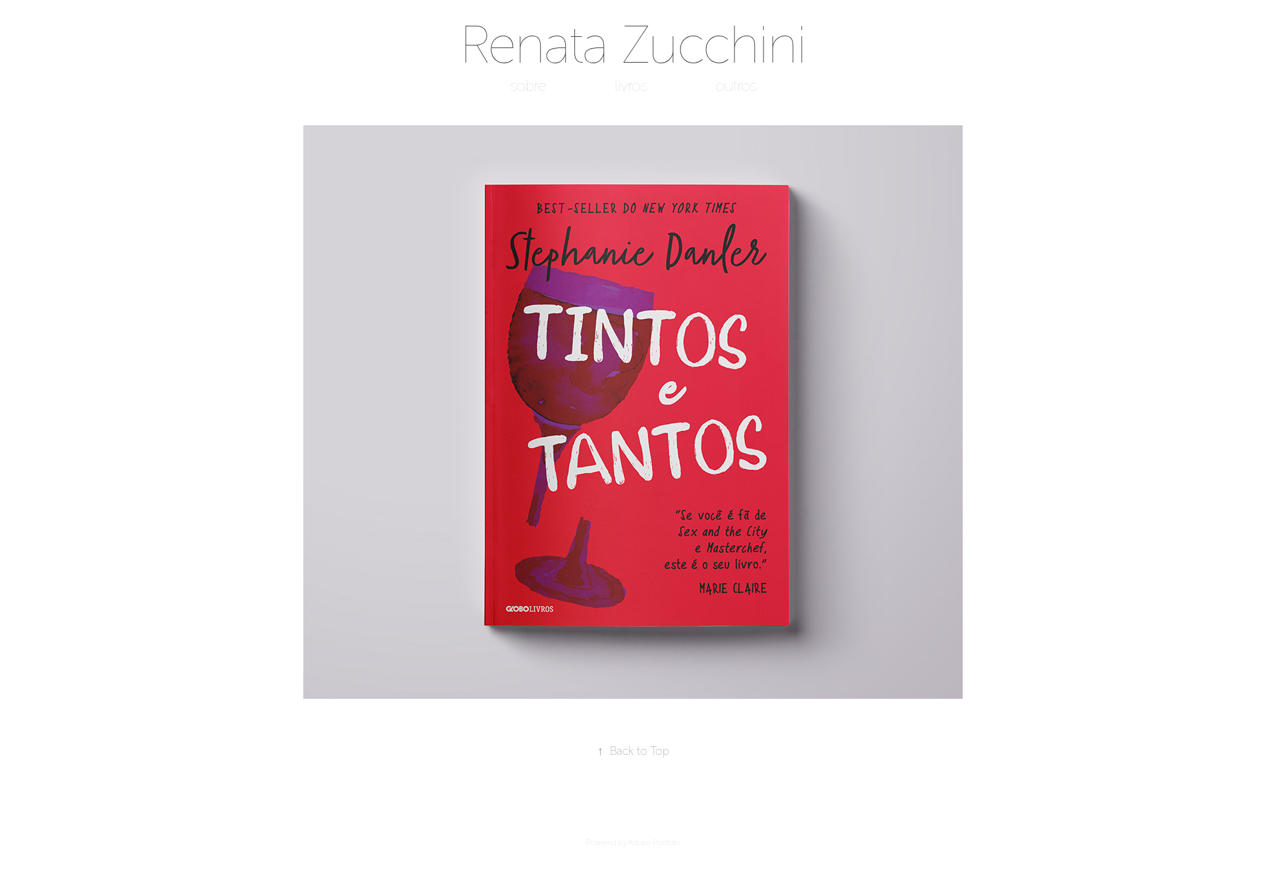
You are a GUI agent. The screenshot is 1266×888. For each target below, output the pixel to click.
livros (631, 85)
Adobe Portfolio (654, 842)
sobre (528, 85)
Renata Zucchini (633, 45)
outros (735, 85)
